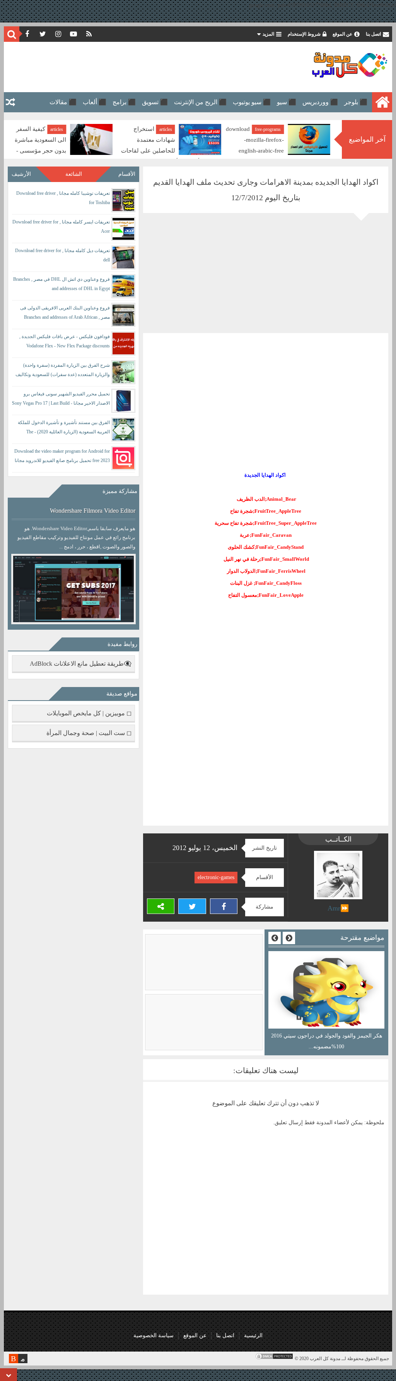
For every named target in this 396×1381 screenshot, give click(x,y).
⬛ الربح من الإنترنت (200, 102)
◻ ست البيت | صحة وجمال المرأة (88, 733)
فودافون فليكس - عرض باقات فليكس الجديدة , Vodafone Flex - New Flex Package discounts (64, 341)
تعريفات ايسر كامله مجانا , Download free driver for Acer (61, 226)
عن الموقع (342, 34)
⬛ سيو (286, 102)
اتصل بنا (373, 34)
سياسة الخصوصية (153, 1335)
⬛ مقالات (63, 102)
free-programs (268, 129)
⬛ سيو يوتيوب (252, 102)
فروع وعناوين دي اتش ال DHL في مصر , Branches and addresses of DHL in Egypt (61, 284)
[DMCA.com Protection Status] (274, 1358)
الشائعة (73, 174)
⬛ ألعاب (94, 102)
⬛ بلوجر (355, 102)
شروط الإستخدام (304, 34)
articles (165, 129)
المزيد (268, 34)
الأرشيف (21, 174)
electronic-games (216, 877)
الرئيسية (253, 1335)
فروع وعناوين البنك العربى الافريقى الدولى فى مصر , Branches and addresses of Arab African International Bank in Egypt (65, 314)
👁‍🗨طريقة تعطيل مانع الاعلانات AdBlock (80, 663)
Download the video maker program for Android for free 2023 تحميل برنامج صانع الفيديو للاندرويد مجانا (62, 455)
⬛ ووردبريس (320, 102)
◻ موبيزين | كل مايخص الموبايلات (89, 713)
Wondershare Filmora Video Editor (92, 510)
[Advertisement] (148, 67)
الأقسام (126, 174)
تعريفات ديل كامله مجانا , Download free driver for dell (62, 255)
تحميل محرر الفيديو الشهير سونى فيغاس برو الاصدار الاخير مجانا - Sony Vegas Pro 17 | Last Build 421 (61, 400)
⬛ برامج (124, 102)
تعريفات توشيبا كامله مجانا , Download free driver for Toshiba (63, 198)
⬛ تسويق (155, 102)
